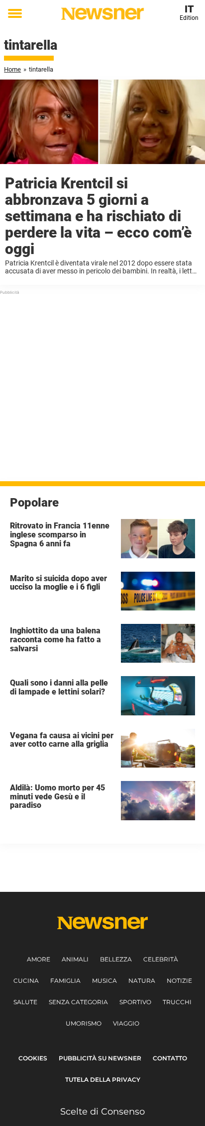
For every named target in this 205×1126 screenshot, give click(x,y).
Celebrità (160, 959)
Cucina (26, 980)
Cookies (32, 1058)
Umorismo (84, 1023)
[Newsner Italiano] (102, 13)
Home (12, 69)
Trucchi (177, 1002)
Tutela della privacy (102, 1079)
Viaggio (126, 1023)
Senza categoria (78, 1002)
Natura (141, 980)
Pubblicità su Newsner (100, 1058)
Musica (104, 980)
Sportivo (135, 1002)
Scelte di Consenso (102, 1111)
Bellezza (116, 959)
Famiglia (65, 980)
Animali (75, 959)
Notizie (179, 980)
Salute (25, 1002)
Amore (38, 959)
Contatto (170, 1058)
